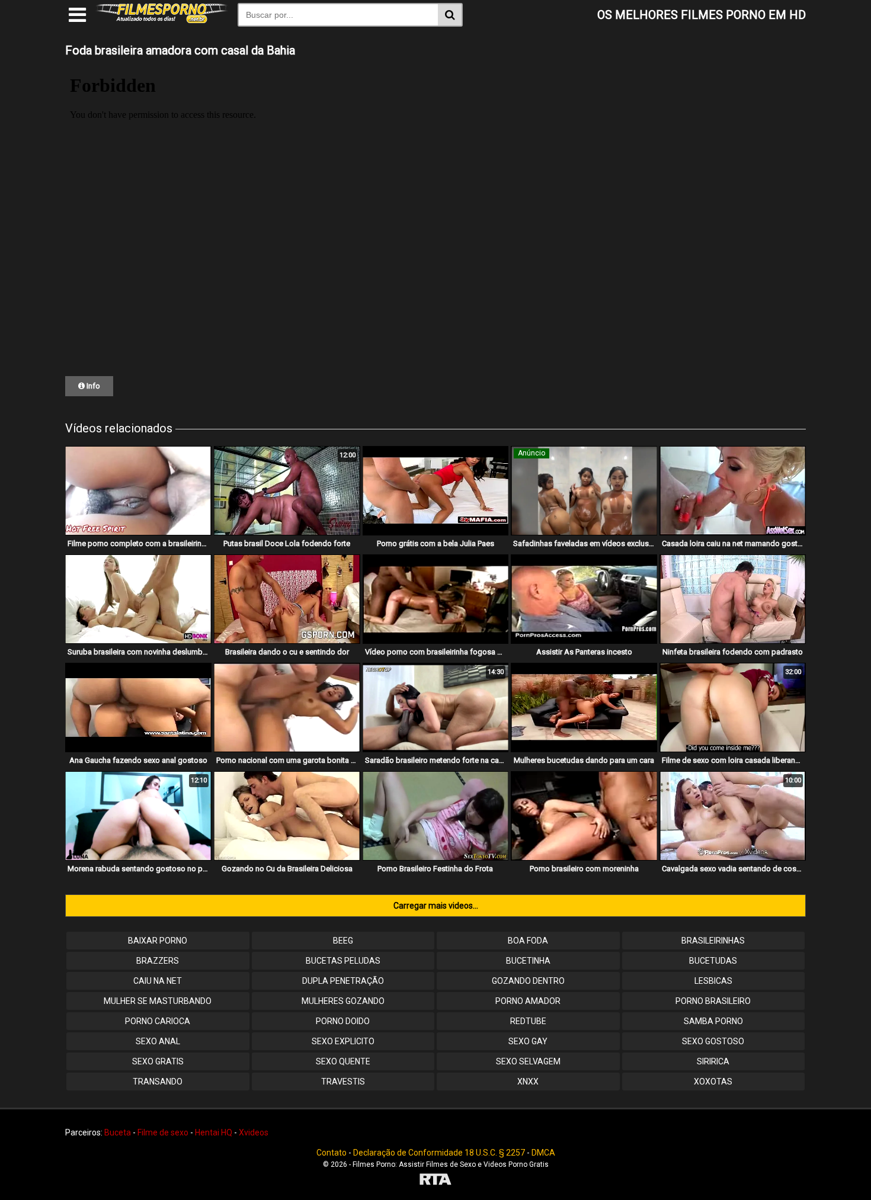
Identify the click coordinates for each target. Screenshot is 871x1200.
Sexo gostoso (713, 1041)
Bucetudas (713, 960)
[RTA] (435, 1180)
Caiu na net (157, 981)
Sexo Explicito (343, 1041)
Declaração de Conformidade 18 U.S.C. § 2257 (439, 1152)
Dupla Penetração (343, 981)
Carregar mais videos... (435, 905)
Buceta (117, 1132)
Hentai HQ (213, 1132)
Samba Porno (713, 1021)
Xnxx (528, 1081)
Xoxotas (713, 1081)
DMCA (543, 1152)
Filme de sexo (162, 1132)
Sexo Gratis (158, 1061)
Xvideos (253, 1132)
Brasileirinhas (713, 940)
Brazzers (157, 960)
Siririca (713, 1061)
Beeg (343, 940)
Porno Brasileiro (713, 1001)
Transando (157, 1081)
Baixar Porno (157, 940)
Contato (331, 1152)
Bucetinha (528, 960)
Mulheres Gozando (343, 1001)
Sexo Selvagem (528, 1061)
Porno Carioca (157, 1021)
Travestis (343, 1081)
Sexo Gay (527, 1041)
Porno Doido (343, 1021)
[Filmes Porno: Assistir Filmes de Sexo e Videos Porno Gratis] (162, 20)
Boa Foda (528, 940)
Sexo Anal (158, 1041)
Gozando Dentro (528, 981)
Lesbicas (713, 981)
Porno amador (528, 1001)
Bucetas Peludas (343, 960)
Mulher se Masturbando (158, 1001)
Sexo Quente (343, 1061)
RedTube (528, 1021)
